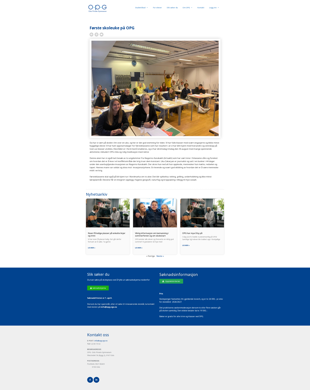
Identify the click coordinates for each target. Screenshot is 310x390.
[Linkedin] (96, 380)
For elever (157, 7)
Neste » (160, 256)
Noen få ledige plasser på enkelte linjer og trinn (106, 234)
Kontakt (200, 7)
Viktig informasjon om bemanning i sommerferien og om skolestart (152, 234)
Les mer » (91, 248)
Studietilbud (140, 7)
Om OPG (186, 7)
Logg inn (213, 7)
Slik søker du (172, 7)
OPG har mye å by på (192, 233)
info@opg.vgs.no (101, 341)
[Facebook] (90, 380)
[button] (91, 34)
